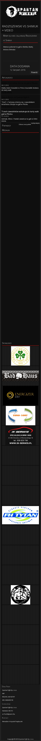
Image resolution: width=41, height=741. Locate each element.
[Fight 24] (20, 140)
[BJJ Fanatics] (20, 194)
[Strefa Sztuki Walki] (20, 252)
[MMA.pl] (20, 271)
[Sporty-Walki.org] (20, 329)
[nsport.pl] (20, 310)
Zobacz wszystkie (25, 124)
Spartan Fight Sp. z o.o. (26, 739)
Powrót (34, 72)
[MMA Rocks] (20, 213)
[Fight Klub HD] (20, 153)
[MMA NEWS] (20, 233)
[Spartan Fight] (13, 731)
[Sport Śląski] (20, 178)
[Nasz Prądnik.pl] (20, 291)
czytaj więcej (35, 123)
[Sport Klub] (20, 165)
